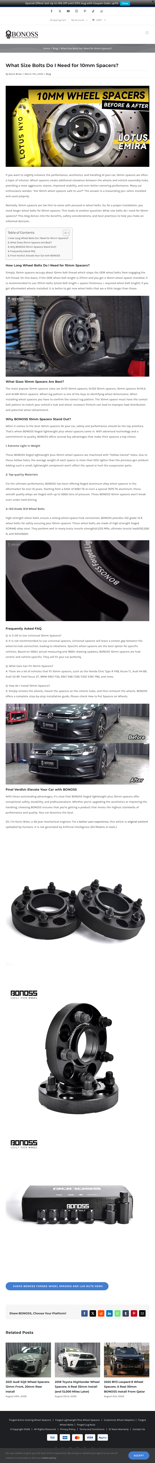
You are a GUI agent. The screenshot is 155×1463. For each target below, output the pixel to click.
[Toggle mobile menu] (147, 33)
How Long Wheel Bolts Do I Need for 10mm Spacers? (39, 238)
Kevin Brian (15, 74)
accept (139, 1455)
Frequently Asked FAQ (22, 251)
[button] (8, 1373)
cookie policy (48, 1457)
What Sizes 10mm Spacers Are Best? (31, 242)
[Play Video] (77, 126)
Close (125, 3)
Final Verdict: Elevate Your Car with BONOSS (35, 255)
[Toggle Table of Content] (64, 233)
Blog (48, 74)
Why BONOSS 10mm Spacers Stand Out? (33, 246)
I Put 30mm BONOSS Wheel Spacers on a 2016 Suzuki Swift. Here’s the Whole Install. (77, 1387)
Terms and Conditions (92, 1434)
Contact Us (139, 1434)
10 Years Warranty (119, 1434)
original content (138, 821)
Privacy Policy (67, 1434)
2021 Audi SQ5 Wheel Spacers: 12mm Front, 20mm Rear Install (126, 1387)
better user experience (93, 821)
